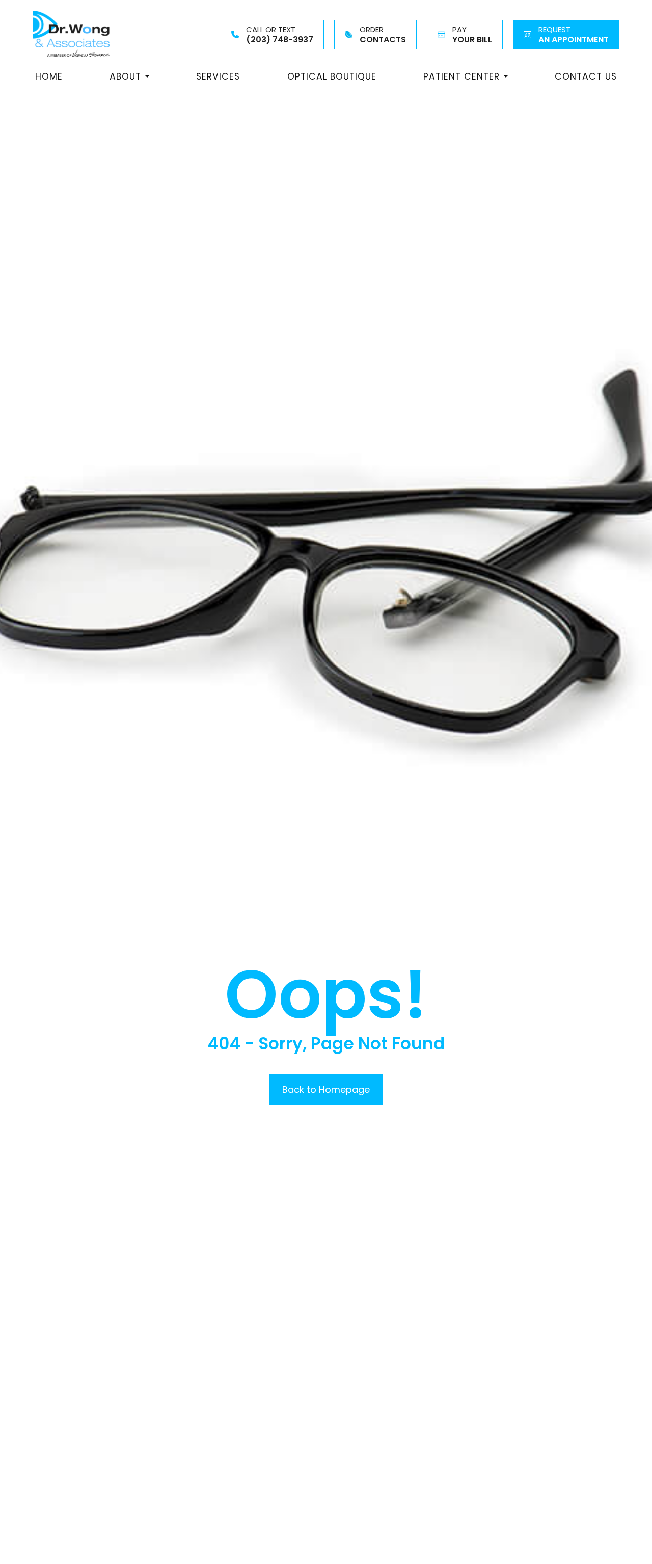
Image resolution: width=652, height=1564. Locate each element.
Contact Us (586, 76)
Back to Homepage (326, 1089)
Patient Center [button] (461, 76)
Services (218, 76)
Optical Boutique (331, 76)
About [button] (125, 76)
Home (49, 76)
